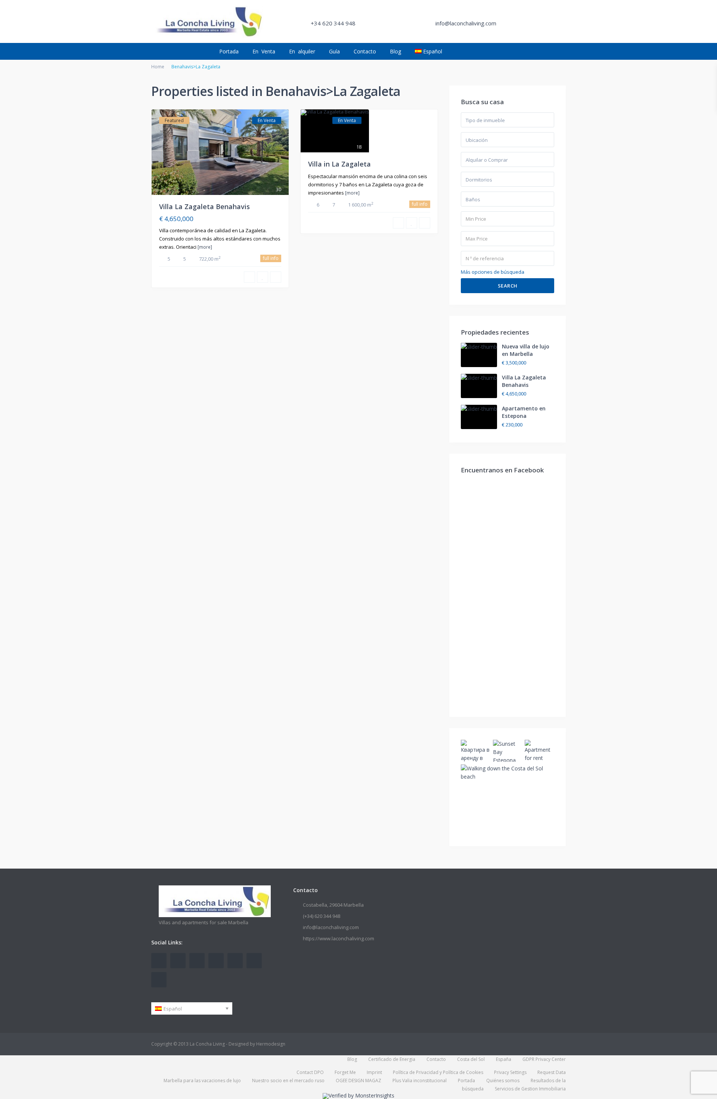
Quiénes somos (502, 1080)
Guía (334, 51)
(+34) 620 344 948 (321, 916)
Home (157, 66)
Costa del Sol (471, 1059)
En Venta (263, 51)
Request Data (551, 1072)
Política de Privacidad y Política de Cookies (438, 1072)
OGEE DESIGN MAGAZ (358, 1080)
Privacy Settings (510, 1072)
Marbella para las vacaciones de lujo (202, 1080)
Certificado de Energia (391, 1059)
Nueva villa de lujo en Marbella (525, 350)
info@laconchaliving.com (331, 927)
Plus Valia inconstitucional (419, 1080)
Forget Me (345, 1072)
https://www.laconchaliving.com (338, 938)
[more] (205, 247)
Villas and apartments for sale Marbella (203, 922)
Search (508, 285)
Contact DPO (310, 1072)
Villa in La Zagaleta (339, 163)
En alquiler (302, 51)
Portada (229, 51)
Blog (395, 51)
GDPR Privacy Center (544, 1059)
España (503, 1059)
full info (271, 258)
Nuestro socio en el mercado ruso (288, 1080)
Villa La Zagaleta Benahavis (204, 206)
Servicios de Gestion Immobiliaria (530, 1089)
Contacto (365, 51)
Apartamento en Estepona (524, 412)
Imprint (374, 1072)
